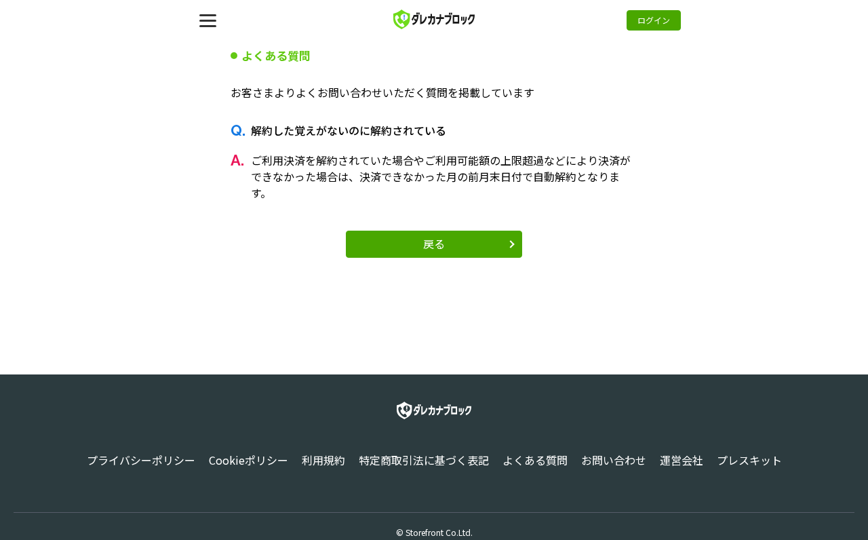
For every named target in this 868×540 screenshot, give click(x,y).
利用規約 (323, 460)
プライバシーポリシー (141, 460)
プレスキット (749, 460)
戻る (434, 243)
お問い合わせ (613, 460)
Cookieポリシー (248, 460)
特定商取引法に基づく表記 (424, 460)
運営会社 (681, 460)
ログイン (653, 20)
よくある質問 (535, 460)
